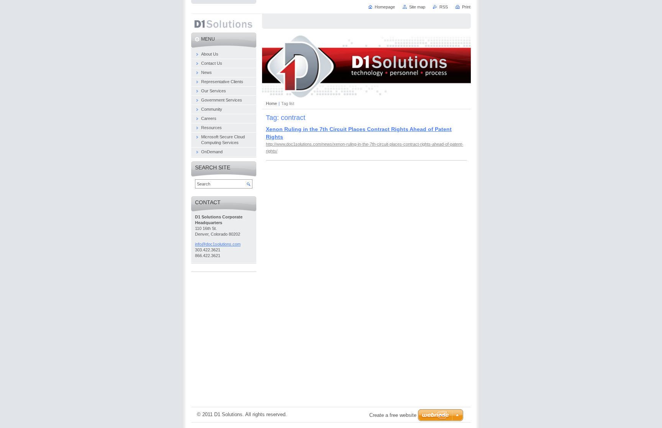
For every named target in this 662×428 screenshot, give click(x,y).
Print (466, 7)
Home (271, 103)
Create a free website (392, 415)
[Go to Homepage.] (223, 25)
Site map (417, 7)
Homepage (385, 7)
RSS (443, 7)
